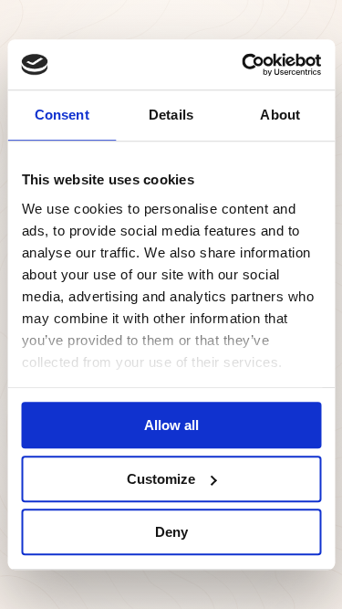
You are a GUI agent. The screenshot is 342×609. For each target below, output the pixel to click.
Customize (161, 479)
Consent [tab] (62, 114)
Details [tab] (171, 114)
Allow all (171, 425)
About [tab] (280, 114)
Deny (171, 532)
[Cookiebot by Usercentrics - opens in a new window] (243, 65)
